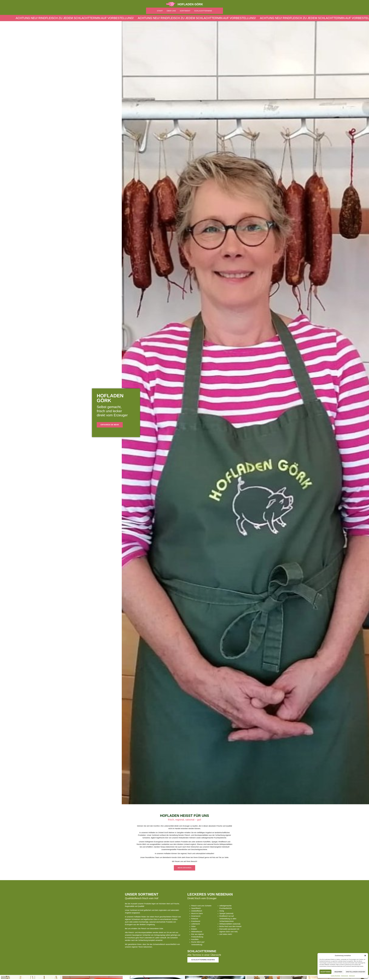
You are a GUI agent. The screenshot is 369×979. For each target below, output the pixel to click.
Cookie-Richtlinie (335, 975)
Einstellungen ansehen (355, 972)
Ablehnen (338, 972)
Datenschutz (344, 975)
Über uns (171, 11)
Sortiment (185, 11)
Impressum (352, 975)
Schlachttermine (203, 11)
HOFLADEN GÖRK (190, 4)
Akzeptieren (325, 972)
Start (160, 11)
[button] (365, 956)
